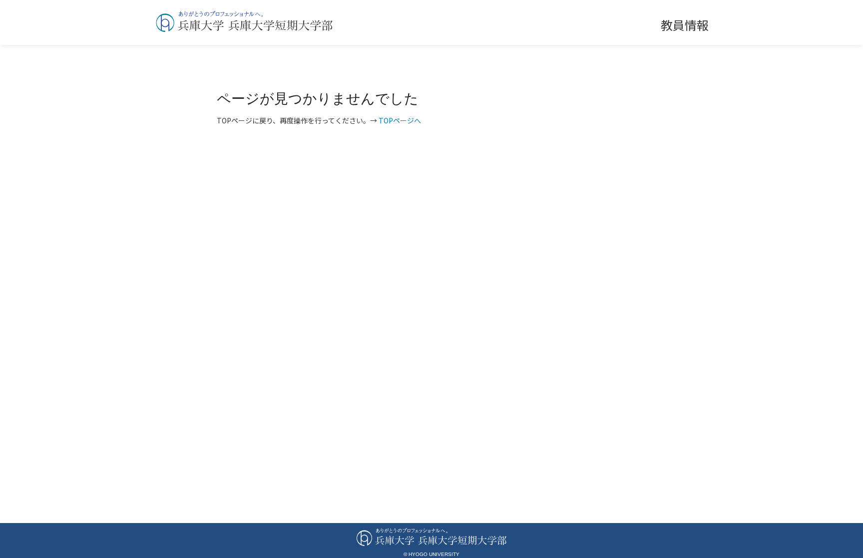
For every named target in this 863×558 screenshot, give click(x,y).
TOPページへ (400, 120)
